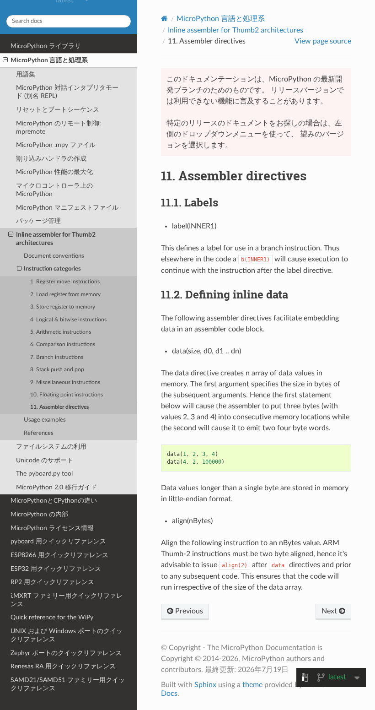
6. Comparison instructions (62, 344)
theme (252, 684)
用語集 (25, 74)
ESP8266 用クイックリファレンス (59, 555)
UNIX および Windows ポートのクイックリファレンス (67, 635)
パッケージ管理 (38, 220)
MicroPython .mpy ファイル (56, 144)
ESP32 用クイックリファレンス (56, 568)
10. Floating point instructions (66, 394)
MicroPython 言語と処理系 (49, 60)
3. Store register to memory (62, 306)
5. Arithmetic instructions (60, 332)
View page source (323, 41)
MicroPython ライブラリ (46, 46)
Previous (188, 611)
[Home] (164, 18)
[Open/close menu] (5, 60)
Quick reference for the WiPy (52, 617)
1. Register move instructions (65, 281)
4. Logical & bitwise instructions (68, 319)
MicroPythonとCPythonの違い (54, 500)
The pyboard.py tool (44, 473)
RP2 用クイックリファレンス (52, 582)
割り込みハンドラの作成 (51, 158)
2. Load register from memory (65, 294)
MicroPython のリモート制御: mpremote (58, 127)
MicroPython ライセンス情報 (52, 528)
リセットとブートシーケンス (57, 109)
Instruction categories (52, 269)
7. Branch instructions (56, 357)
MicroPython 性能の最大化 (54, 171)
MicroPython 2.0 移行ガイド (56, 487)
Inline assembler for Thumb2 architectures (56, 238)
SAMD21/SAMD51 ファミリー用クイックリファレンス (68, 684)
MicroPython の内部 (39, 514)
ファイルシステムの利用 (51, 446)
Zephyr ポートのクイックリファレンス (66, 653)
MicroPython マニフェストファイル (67, 207)
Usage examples (45, 420)
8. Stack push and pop (57, 369)
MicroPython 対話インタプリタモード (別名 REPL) (67, 91)
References (39, 433)
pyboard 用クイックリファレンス (58, 541)
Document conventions (54, 256)
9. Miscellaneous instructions (65, 382)
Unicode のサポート (44, 460)
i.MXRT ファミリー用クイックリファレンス (67, 599)
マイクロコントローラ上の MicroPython (54, 189)
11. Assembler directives (59, 407)
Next (330, 611)
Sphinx (205, 684)
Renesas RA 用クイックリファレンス (63, 666)
